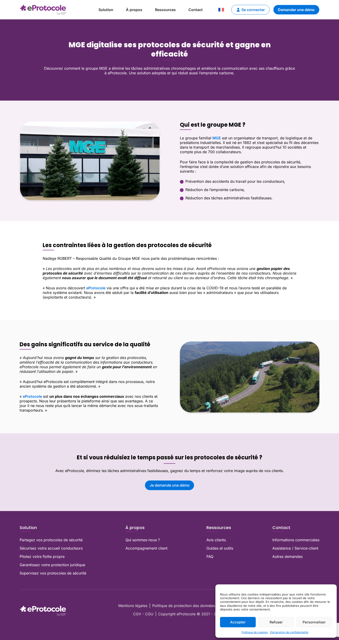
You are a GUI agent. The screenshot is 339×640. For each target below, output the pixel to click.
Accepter (238, 622)
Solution (105, 9)
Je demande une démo (170, 485)
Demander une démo (296, 9)
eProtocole (95, 288)
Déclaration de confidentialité (289, 632)
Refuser (276, 622)
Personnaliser (314, 622)
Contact (195, 9)
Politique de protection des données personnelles (195, 605)
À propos (134, 9)
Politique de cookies (255, 632)
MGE (216, 138)
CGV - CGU (143, 614)
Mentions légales (132, 605)
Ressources (165, 9)
